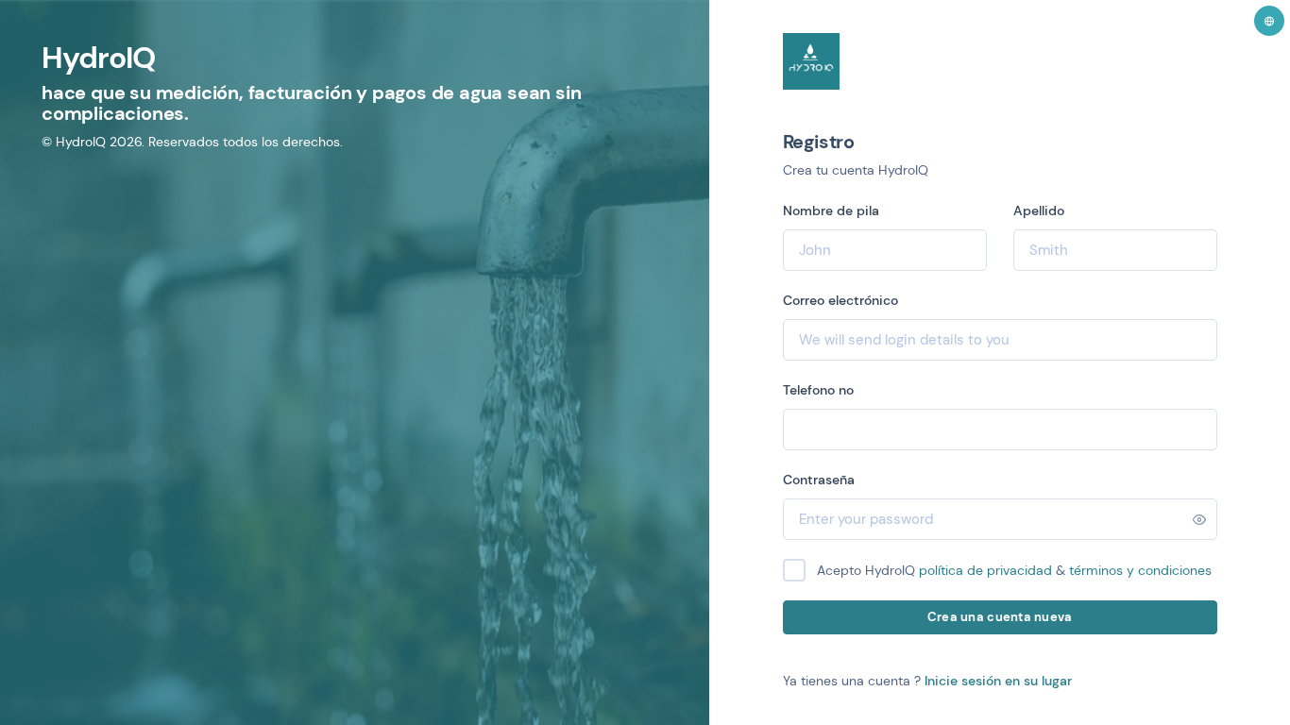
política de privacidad (985, 570)
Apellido (1038, 210)
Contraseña (819, 479)
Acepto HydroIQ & (1014, 570)
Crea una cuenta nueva (999, 617)
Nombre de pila (831, 210)
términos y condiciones (1140, 570)
